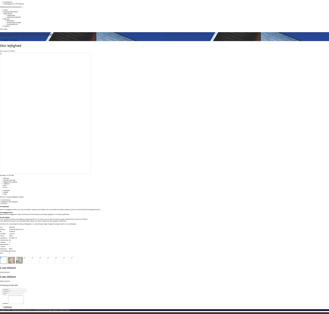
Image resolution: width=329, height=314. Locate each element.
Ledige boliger (11, 15)
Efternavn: (6, 291)
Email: (5, 293)
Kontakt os (6, 26)
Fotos (5, 194)
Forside (5, 10)
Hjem (1, 51)
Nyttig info (6, 19)
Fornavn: (6, 289)
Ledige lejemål (7, 13)
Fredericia (14, 182)
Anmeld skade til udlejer (14, 22)
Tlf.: (4, 295)
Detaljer (5, 192)
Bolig (14, 180)
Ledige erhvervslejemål (14, 17)
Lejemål (6, 51)
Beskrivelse (6, 190)
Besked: (5, 303)
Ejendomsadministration (10, 12)
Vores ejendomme (12, 24)
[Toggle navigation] (22, 7)
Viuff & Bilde (3, 29)
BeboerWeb (10, 21)
